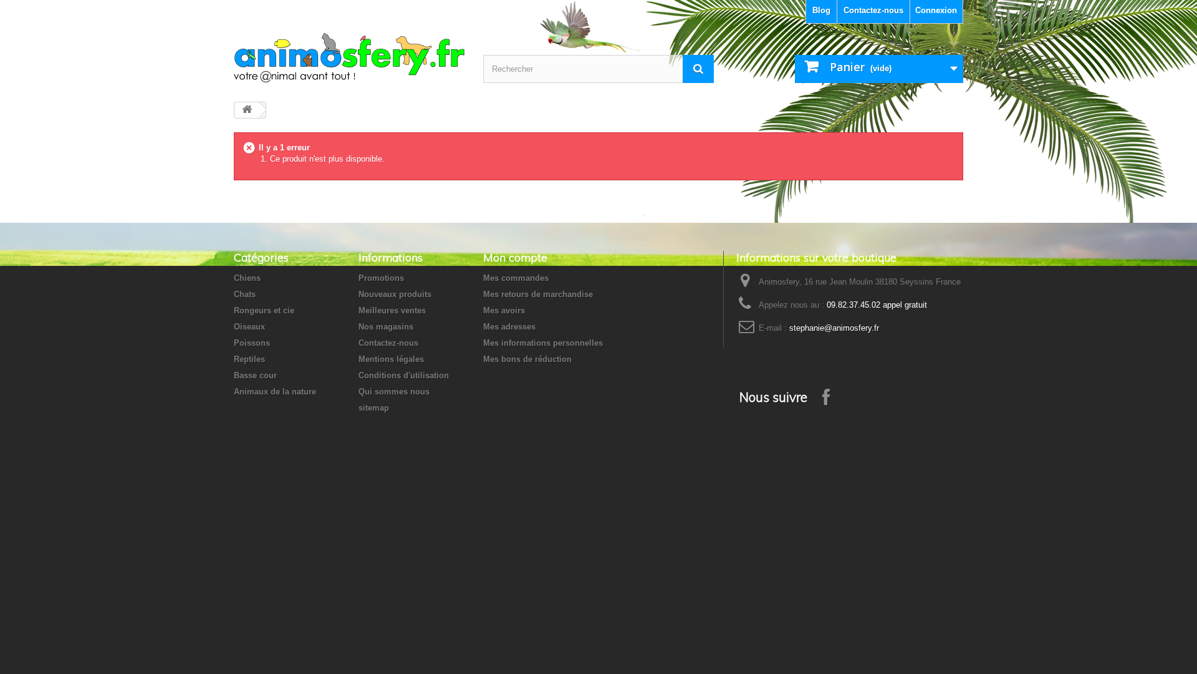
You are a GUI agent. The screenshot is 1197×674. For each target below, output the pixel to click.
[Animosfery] (349, 57)
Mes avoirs (504, 310)
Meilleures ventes (392, 310)
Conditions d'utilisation (403, 375)
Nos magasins (385, 326)
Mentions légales (391, 359)
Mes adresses (509, 326)
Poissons (252, 343)
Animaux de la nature (275, 391)
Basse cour (255, 375)
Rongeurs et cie (264, 310)
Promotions (381, 278)
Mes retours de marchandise (538, 294)
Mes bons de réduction (527, 359)
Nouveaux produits (394, 294)
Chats (245, 294)
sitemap (373, 408)
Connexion (936, 10)
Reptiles (249, 359)
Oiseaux (249, 326)
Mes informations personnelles (543, 343)
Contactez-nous (873, 10)
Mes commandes (516, 278)
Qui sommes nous (394, 391)
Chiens (247, 278)
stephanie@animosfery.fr (834, 328)
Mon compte (515, 257)
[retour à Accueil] (247, 110)
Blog (821, 10)
